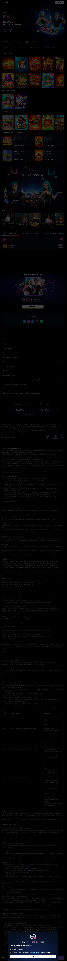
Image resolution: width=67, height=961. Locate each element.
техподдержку (45, 952)
